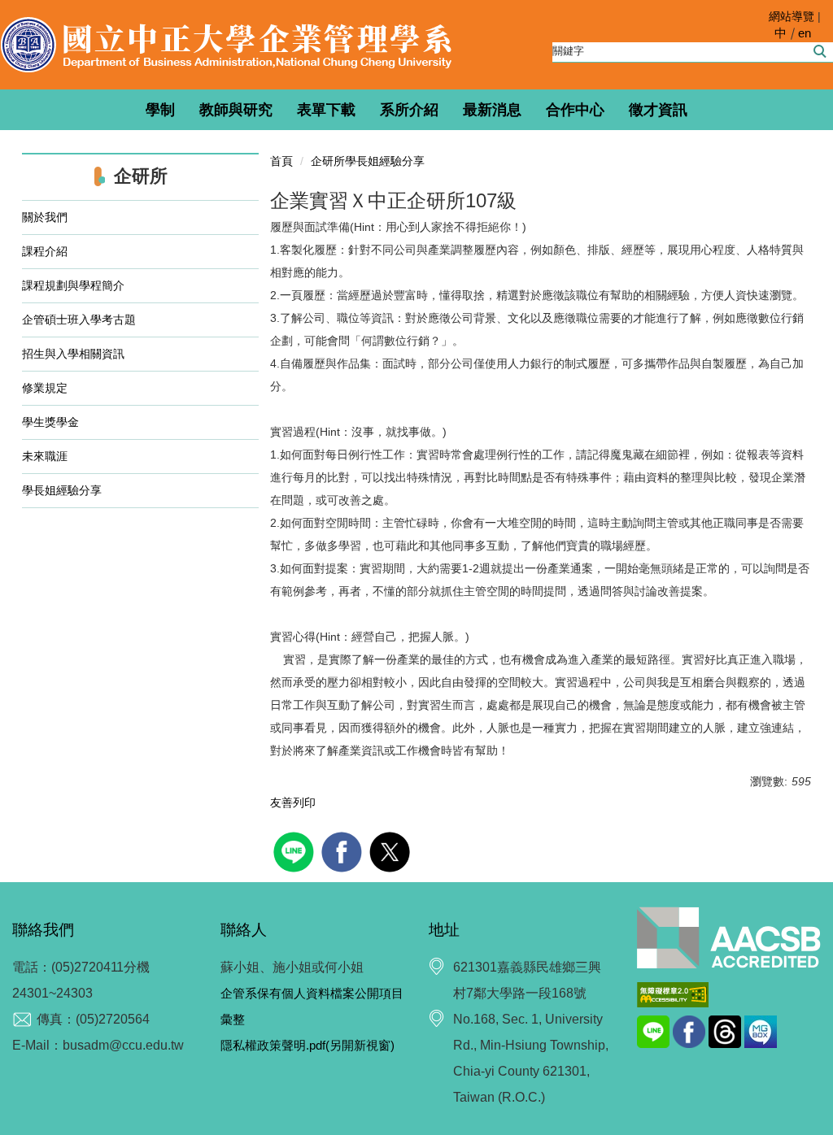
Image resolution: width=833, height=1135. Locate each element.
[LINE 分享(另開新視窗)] (655, 1030)
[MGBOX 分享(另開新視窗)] (760, 1030)
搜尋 (819, 51)
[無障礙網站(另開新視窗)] (673, 993)
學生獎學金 (50, 421)
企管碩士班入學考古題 (79, 319)
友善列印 (293, 802)
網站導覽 (791, 16)
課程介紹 (50, 251)
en (804, 33)
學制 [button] (160, 110)
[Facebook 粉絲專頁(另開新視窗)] (691, 1030)
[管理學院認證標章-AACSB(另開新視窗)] (729, 938)
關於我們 (50, 217)
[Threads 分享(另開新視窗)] (726, 1030)
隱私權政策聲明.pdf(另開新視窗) (307, 1045)
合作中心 (575, 110)
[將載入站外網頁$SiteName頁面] (295, 850)
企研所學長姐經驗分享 (368, 160)
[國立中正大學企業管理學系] (226, 44)
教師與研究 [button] (236, 110)
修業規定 (50, 387)
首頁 (281, 160)
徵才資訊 (658, 110)
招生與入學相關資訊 (73, 353)
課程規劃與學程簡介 (79, 285)
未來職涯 (50, 456)
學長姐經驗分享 (73, 490)
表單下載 (326, 110)
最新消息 (492, 110)
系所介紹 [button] (409, 110)
